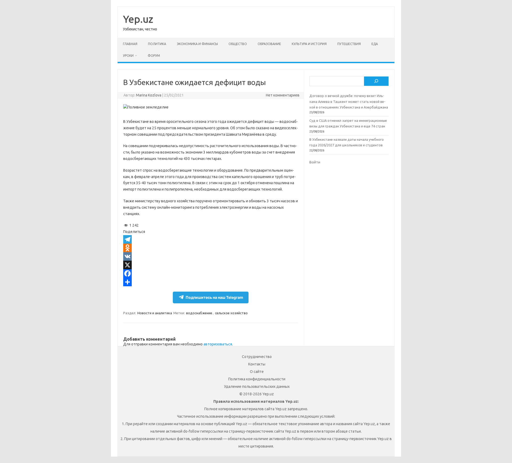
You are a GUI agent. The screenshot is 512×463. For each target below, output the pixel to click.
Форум (154, 55)
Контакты (256, 364)
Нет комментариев (282, 95)
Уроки (128, 55)
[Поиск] (376, 81)
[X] (210, 265)
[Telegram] (210, 239)
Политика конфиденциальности (256, 379)
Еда (374, 44)
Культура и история (309, 44)
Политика (157, 44)
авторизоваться (217, 344)
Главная (130, 44)
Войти (314, 162)
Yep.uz (138, 19)
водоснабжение (199, 313)
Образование (269, 44)
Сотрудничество (257, 357)
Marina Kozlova (148, 95)
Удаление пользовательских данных (257, 386)
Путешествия (349, 44)
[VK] (210, 256)
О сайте (257, 371)
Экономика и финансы (197, 44)
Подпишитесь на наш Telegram (214, 297)
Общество (238, 44)
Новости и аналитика (154, 313)
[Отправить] (210, 282)
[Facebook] (210, 273)
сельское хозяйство (231, 313)
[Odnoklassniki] (210, 248)
